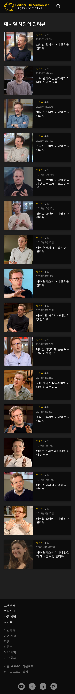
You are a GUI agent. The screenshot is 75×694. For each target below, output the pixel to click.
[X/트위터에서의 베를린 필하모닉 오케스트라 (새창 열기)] (43, 686)
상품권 (8, 646)
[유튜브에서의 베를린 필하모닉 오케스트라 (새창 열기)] (21, 686)
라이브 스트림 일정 (16, 671)
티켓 (7, 641)
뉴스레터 (9, 630)
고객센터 (9, 605)
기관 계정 (10, 635)
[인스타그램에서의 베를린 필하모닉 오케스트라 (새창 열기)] (53, 686)
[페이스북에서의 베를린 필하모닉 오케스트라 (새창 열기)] (32, 686)
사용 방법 (10, 616)
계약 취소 (10, 657)
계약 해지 (10, 652)
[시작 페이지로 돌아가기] (26, 6)
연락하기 (9, 611)
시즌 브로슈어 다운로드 (19, 666)
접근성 (8, 621)
